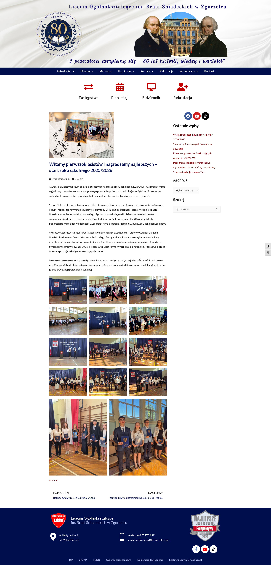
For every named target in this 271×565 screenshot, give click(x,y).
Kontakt (209, 71)
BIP (71, 559)
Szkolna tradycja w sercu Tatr (189, 172)
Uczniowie (124, 71)
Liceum (85, 71)
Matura (104, 71)
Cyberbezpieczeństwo (118, 559)
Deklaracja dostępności (150, 559)
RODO (53, 480)
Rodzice (145, 71)
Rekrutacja (166, 71)
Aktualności (64, 71)
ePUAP (83, 559)
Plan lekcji (119, 97)
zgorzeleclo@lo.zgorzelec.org (152, 539)
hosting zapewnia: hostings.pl (185, 559)
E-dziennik (151, 97)
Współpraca (187, 71)
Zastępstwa (88, 97)
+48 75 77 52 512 (146, 535)
